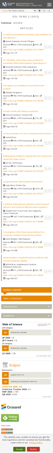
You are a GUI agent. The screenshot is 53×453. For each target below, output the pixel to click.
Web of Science (12, 324)
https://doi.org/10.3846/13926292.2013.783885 (23, 247)
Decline (33, 449)
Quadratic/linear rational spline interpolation (23, 181)
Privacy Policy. (36, 442)
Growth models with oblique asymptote (20, 111)
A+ (44, 10)
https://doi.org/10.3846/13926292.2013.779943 (23, 75)
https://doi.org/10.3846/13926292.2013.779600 (23, 49)
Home (5, 10)
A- (49, 10)
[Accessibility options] (39, 10)
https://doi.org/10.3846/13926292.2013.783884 (23, 221)
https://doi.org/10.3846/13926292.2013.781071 (23, 193)
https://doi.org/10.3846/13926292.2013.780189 (23, 100)
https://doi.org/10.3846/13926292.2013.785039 (23, 275)
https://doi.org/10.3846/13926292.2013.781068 (23, 123)
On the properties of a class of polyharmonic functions (27, 133)
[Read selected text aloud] (35, 10)
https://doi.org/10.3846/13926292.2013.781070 (23, 171)
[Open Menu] (49, 5)
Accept (19, 449)
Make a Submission (12, 298)
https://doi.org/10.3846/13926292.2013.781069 (23, 145)
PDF (49, 47)
